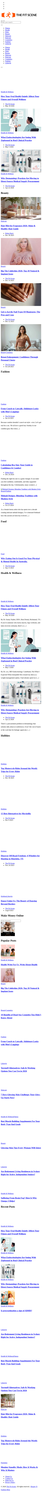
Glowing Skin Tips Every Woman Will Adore (21, 1148)
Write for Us (9, 1480)
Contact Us (9, 1478)
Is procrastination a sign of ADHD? (16, 1310)
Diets (7, 32)
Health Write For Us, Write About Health (19, 964)
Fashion (8, 42)
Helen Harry (9, 233)
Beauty (7, 34)
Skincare (8, 36)
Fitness (7, 28)
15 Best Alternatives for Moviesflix (16, 813)
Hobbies (4, 764)
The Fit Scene (10, 104)
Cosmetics (8, 40)
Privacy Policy (10, 1482)
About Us (8, 1476)
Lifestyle (8, 44)
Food (2, 554)
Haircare (8, 38)
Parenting (4, 1463)
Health (7, 30)
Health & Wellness (7, 92)
